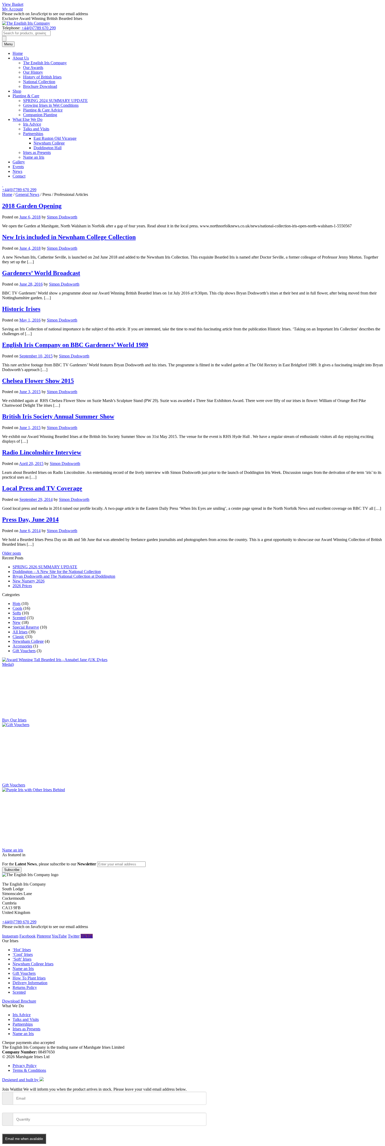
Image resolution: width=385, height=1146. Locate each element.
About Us (21, 58)
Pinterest (44, 936)
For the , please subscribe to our (49, 864)
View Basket (12, 4)
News (17, 171)
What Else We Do (27, 119)
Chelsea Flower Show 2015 (38, 380)
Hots (16, 603)
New (17, 622)
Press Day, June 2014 (30, 519)
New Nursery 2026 (29, 581)
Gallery (19, 162)
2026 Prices (22, 585)
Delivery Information (30, 983)
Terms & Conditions (29, 1070)
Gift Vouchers (24, 651)
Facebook (27, 936)
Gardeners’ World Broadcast (41, 273)
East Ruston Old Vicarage (55, 138)
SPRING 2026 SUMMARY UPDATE (45, 567)
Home (18, 53)
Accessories (22, 646)
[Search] (4, 38)
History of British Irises (42, 77)
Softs (17, 613)
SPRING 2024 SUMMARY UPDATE (55, 100)
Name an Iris (33, 157)
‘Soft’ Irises (22, 959)
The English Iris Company (45, 63)
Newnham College (49, 143)
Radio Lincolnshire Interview (41, 452)
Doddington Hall (48, 148)
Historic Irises (21, 309)
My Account (12, 9)
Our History (33, 72)
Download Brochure (19, 1001)
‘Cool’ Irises (23, 954)
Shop (17, 91)
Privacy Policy (25, 1065)
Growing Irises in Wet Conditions (51, 105)
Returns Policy (25, 987)
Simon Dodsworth (62, 217)
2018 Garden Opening (32, 205)
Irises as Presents (37, 152)
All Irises (20, 632)
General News (27, 194)
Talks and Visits (36, 129)
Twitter (74, 936)
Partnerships (33, 133)
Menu (8, 44)
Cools (17, 608)
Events (18, 166)
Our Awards (33, 67)
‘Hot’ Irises (22, 949)
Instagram (10, 936)
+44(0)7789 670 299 (38, 28)
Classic (18, 636)
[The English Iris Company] (26, 23)
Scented (19, 617)
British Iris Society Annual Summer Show (58, 416)
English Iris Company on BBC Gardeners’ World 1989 (75, 344)
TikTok (87, 936)
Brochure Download (40, 86)
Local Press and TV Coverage (42, 488)
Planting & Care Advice (43, 110)
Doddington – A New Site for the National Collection (57, 571)
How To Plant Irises (29, 978)
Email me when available (24, 1139)
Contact (19, 176)
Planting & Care (26, 96)
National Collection (39, 81)
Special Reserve (26, 627)
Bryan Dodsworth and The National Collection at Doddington (64, 576)
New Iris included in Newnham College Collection (69, 237)
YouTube (59, 936)
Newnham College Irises (33, 964)
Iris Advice (32, 124)
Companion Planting (40, 115)
